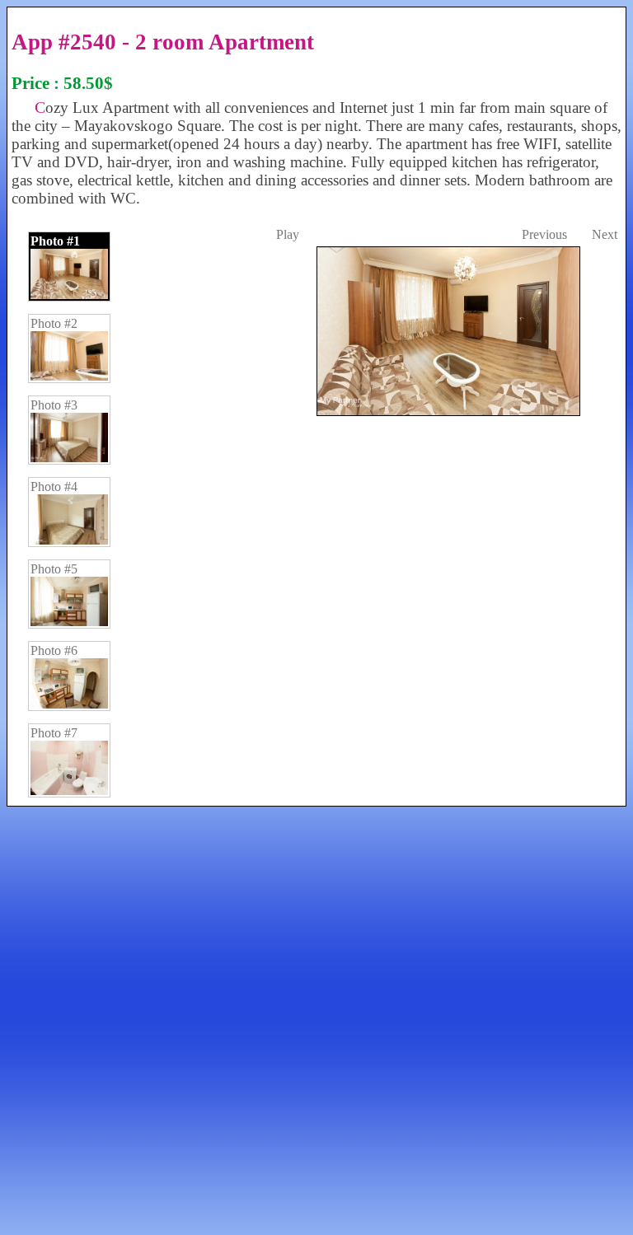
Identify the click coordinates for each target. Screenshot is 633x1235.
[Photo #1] (446, 740)
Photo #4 (53, 486)
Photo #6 (53, 650)
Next (604, 234)
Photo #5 (53, 569)
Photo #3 (53, 405)
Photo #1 (55, 241)
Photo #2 (53, 323)
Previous (544, 234)
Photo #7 (53, 733)
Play (287, 234)
